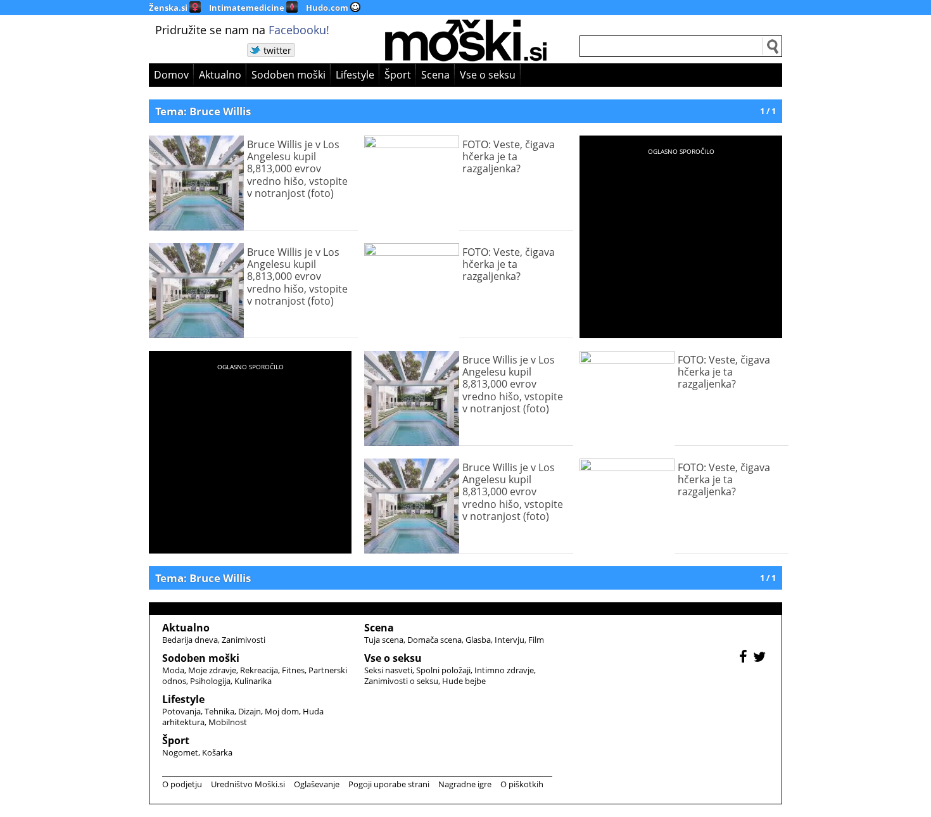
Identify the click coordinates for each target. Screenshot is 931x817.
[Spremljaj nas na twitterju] (761, 658)
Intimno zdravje (504, 670)
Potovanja (181, 711)
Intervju (509, 639)
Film (536, 639)
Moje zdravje (212, 670)
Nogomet (180, 752)
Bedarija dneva (190, 639)
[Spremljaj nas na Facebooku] (744, 658)
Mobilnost (227, 722)
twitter (277, 50)
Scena (435, 75)
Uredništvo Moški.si (248, 784)
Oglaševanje (316, 784)
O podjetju (182, 784)
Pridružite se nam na (242, 29)
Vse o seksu (488, 75)
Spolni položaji (443, 670)
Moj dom (282, 711)
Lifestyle (355, 75)
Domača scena (434, 639)
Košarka (217, 752)
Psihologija (210, 681)
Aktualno (220, 75)
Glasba (478, 639)
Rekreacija (259, 670)
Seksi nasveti (388, 670)
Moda (173, 670)
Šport (397, 75)
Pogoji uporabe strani (388, 784)
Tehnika (219, 711)
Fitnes (293, 670)
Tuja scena (383, 639)
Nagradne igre (464, 784)
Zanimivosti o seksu (401, 681)
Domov (171, 75)
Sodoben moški (288, 75)
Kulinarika (253, 681)
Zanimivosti (243, 639)
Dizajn (249, 711)
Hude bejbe (464, 681)
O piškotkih (521, 784)
